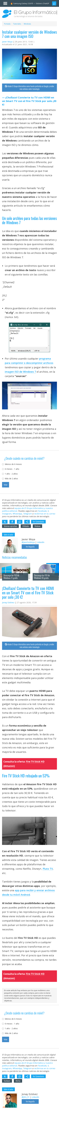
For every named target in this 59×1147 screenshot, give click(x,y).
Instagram (6, 513)
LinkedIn (40, 542)
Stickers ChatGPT (43, 3)
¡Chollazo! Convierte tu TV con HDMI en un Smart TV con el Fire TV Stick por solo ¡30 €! (29, 101)
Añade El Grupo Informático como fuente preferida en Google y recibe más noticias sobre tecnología (31, 87)
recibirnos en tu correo (44, 513)
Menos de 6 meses (13, 464)
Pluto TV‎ (48, 868)
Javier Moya (7, 41)
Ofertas (18, 1080)
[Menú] (4, 3)
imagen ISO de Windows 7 (20, 371)
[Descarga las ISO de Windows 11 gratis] (15, 562)
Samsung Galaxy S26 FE (23, 3)
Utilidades (25, 526)
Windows (37, 526)
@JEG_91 (26, 1097)
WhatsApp (17, 513)
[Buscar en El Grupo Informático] (54, 3)
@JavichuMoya (28, 542)
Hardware (7, 1080)
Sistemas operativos (10, 526)
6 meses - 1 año (12, 469)
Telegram (27, 513)
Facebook (42, 511)
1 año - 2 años (11, 473)
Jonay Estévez (8, 602)
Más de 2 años (11, 478)
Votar (5, 484)
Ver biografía (30, 546)
